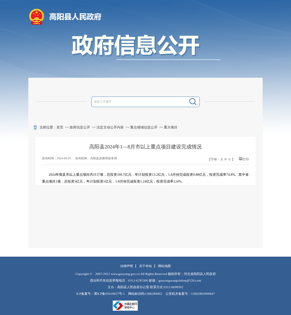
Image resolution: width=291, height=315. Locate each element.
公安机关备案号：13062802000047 (190, 293)
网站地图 (164, 266)
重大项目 (170, 127)
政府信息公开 (80, 127)
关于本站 (145, 266)
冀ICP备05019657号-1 (109, 293)
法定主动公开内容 (110, 127)
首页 (59, 127)
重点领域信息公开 (143, 127)
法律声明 (126, 266)
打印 (246, 159)
